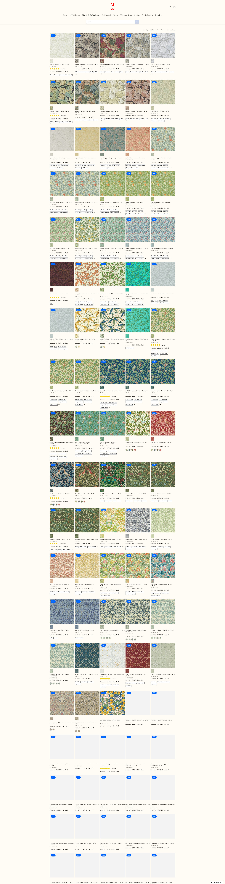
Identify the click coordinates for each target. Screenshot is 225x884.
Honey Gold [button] (154, 121)
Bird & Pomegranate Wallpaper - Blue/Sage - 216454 (137, 391)
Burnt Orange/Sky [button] (88, 304)
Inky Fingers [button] (129, 549)
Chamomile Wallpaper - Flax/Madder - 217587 (112, 768)
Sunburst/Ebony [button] (104, 731)
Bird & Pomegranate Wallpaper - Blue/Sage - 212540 (111, 391)
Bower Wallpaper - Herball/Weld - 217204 (136, 584)
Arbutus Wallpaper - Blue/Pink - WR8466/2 (86, 202)
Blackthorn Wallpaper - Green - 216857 (60, 539)
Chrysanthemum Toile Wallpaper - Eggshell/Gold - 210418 (87, 814)
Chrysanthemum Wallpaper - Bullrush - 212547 (138, 860)
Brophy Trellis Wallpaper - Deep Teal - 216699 (87, 674)
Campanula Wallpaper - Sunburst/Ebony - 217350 (60, 768)
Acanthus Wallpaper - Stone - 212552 (109, 111)
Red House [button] (128, 547)
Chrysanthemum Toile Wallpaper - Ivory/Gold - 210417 (163, 814)
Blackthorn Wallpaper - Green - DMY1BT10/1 (87, 539)
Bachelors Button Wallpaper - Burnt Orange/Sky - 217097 (87, 293)
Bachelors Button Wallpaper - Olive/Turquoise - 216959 (138, 293)
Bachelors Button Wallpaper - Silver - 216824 (61, 339)
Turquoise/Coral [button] (163, 351)
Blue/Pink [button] (153, 165)
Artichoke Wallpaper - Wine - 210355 (59, 293)
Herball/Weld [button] (115, 593)
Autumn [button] (119, 501)
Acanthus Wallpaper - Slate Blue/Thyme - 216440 (85, 112)
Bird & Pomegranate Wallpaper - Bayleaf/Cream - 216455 (61, 391)
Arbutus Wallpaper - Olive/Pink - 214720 (60, 248)
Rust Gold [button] (153, 119)
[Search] (137, 22)
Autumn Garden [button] (104, 733)
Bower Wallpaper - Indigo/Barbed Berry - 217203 (161, 585)
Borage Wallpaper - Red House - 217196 (60, 584)
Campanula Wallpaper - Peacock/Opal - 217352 (137, 722)
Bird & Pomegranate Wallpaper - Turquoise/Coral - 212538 (83, 443)
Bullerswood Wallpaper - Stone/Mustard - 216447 (85, 722)
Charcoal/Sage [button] (154, 351)
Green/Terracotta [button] (155, 168)
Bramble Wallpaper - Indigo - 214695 (59, 630)
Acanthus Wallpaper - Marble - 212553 (161, 64)
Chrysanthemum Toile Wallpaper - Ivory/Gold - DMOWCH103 (62, 860)
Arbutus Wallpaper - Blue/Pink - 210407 (161, 158)
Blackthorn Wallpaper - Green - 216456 (161, 494)
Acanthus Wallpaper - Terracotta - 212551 (136, 111)
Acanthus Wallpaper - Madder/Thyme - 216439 (112, 64)
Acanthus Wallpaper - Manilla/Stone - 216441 (137, 64)
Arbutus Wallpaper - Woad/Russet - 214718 (137, 248)
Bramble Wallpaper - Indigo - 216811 (84, 630)
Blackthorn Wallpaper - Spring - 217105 (110, 539)
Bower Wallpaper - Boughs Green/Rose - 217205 (110, 585)
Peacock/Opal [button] (118, 731)
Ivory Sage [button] (84, 682)
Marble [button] (66, 75)
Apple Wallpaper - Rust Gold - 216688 (135, 158)
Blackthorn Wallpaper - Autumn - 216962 (111, 494)
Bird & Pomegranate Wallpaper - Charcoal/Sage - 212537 (62, 443)
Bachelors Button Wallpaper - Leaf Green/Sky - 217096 (112, 293)
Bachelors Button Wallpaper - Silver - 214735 (162, 293)
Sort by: (146, 30)
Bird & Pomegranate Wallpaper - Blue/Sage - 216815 (162, 391)
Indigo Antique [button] (166, 119)
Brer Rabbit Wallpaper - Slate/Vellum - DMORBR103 (59, 675)
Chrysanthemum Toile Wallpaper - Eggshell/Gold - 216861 (112, 814)
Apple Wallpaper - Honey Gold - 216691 (85, 158)
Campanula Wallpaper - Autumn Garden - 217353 (110, 722)
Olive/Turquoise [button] (87, 302)
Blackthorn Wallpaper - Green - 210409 (136, 494)
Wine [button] (51, 303)
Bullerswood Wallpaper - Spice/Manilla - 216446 (62, 722)
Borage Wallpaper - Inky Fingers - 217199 (136, 539)
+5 (146, 779)
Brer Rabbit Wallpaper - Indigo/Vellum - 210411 (112, 630)
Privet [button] (51, 75)
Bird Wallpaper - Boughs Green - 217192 (136, 442)
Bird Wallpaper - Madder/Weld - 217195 (161, 442)
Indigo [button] (51, 638)
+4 (50, 77)
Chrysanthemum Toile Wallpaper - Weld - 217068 (85, 860)
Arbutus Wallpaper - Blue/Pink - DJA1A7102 (61, 202)
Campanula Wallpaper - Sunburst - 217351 (161, 722)
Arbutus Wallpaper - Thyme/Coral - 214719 (111, 248)
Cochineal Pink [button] (138, 777)
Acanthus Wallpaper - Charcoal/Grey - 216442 (87, 64)
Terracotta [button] (56, 75)
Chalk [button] (70, 75)
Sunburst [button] (112, 731)
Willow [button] (131, 777)
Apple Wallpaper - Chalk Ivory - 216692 (60, 158)
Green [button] (102, 501)
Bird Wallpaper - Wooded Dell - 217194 (85, 494)
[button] (158, 15)
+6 (170, 168)
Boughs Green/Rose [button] (105, 596)
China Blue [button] (85, 775)
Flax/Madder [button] (78, 775)
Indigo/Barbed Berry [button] (105, 593)
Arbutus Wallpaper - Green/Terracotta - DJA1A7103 (135, 203)
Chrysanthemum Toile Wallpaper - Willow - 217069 (111, 860)
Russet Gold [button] (91, 682)
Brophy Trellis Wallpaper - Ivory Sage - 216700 (112, 674)
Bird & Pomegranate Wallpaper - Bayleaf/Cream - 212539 (163, 340)
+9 (149, 867)
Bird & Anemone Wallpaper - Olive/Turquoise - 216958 (137, 340)
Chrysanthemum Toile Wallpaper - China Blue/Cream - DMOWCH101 (161, 768)
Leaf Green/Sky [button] (79, 304)
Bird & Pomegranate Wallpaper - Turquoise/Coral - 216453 (108, 443)
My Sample (217, 882)
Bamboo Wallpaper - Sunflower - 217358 (85, 339)
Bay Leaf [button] (159, 119)
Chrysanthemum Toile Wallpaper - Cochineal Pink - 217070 (61, 814)
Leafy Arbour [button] (142, 547)
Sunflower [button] (134, 547)
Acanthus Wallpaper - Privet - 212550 (59, 111)
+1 (122, 501)
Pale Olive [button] (128, 867)
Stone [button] (62, 75)
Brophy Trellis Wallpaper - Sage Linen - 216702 (163, 674)
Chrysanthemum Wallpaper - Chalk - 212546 (162, 860)
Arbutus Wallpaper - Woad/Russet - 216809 (162, 248)
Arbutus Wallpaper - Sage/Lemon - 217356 (86, 248)
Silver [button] (76, 302)
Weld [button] (127, 777)
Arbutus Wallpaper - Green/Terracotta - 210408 (112, 202)
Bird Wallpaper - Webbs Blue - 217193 (59, 494)
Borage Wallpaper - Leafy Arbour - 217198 (161, 539)
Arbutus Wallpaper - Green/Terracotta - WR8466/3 (161, 203)
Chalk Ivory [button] (161, 121)
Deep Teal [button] (77, 682)
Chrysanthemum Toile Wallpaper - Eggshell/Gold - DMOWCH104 (138, 814)
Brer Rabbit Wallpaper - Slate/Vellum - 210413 (162, 630)
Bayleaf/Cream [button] (163, 353)
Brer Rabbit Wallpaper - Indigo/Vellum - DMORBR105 (136, 631)
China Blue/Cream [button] (130, 779)
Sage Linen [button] (78, 684)
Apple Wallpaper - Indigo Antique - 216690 (111, 158)
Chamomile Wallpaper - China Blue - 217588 (86, 768)
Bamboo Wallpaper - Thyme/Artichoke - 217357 (112, 339)
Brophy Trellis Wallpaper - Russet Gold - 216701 (136, 675)
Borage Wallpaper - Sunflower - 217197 (85, 584)
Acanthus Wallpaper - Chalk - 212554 (59, 64)
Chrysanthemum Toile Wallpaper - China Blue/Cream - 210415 (136, 768)
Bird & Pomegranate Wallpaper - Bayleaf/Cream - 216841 (87, 391)
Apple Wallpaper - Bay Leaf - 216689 (160, 111)
